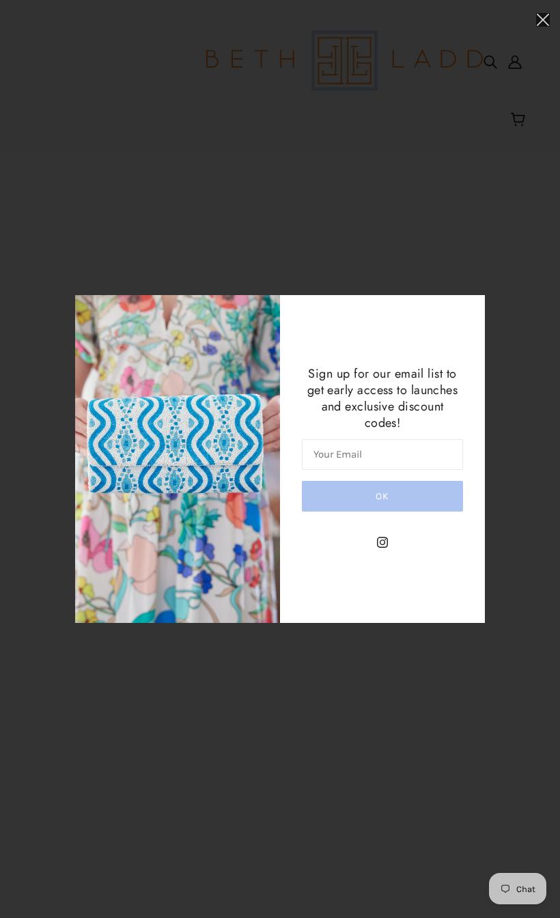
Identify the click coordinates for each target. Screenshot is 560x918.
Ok (382, 496)
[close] (543, 18)
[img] (382, 541)
